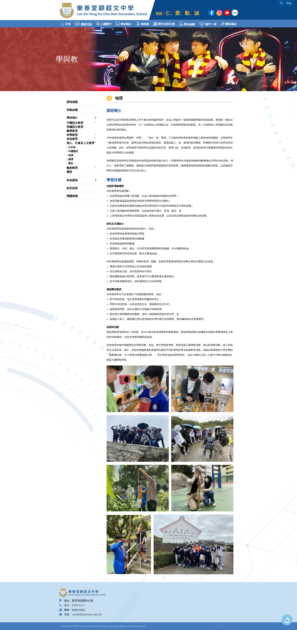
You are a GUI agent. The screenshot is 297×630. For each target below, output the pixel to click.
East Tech (231, 626)
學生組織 (189, 24)
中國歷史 (73, 151)
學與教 (144, 24)
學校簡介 (126, 24)
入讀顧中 (106, 24)
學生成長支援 (166, 24)
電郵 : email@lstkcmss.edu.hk (83, 614)
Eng (289, 3)
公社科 (72, 147)
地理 (70, 155)
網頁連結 (230, 24)
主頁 (67, 24)
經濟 (70, 159)
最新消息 (86, 24)
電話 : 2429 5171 (74, 605)
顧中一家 (211, 24)
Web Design (216, 626)
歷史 (70, 163)
